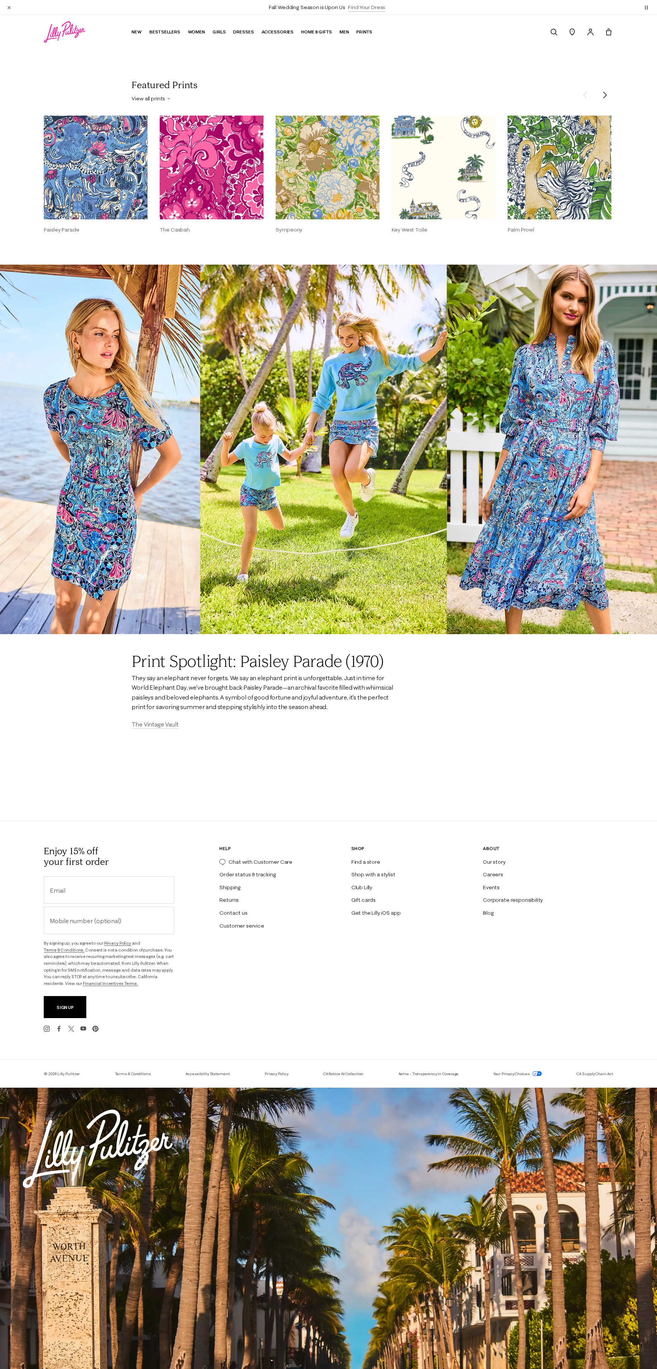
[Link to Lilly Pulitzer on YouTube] (83, 1029)
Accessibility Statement (208, 1073)
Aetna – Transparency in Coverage (428, 1073)
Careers (493, 874)
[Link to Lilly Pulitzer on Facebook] (59, 1029)
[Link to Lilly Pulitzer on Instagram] (47, 1029)
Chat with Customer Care (260, 861)
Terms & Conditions (133, 1073)
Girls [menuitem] (219, 32)
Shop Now (369, 7)
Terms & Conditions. (64, 950)
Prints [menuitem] (364, 32)
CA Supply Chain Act (594, 1073)
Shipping (230, 887)
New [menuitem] (137, 32)
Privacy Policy (117, 943)
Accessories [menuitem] (278, 32)
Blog (488, 912)
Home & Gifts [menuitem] (316, 32)
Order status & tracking (247, 874)
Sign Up (65, 1007)
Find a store (365, 861)
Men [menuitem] (344, 32)
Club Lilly (361, 887)
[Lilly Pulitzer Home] (65, 32)
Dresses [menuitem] (243, 32)
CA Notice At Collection (343, 1073)
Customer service (241, 925)
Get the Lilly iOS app (376, 912)
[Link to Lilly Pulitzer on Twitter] (71, 1029)
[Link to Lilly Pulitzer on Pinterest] (95, 1029)
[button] (646, 7)
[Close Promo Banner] (9, 7)
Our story (494, 861)
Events (491, 887)
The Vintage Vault (155, 724)
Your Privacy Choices (512, 1073)
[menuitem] (554, 32)
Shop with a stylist (373, 874)
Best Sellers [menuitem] (164, 32)
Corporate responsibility (513, 899)
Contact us (233, 912)
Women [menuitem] (196, 32)
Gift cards (363, 899)
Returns (229, 899)
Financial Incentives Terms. (110, 983)
